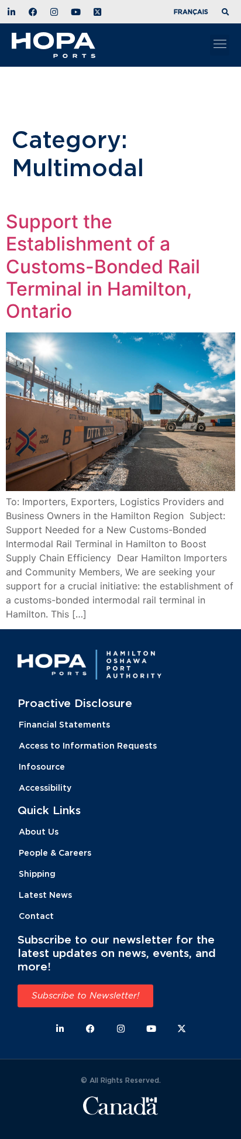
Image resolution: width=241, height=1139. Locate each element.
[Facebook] (90, 1028)
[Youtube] (151, 1028)
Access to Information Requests (88, 745)
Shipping (37, 873)
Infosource (42, 766)
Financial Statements (64, 724)
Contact (36, 915)
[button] (227, 12)
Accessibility (45, 787)
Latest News (45, 894)
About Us (38, 831)
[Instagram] (120, 1028)
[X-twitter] (181, 1028)
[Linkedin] (60, 1028)
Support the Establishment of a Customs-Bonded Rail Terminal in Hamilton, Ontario (103, 266)
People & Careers (55, 852)
